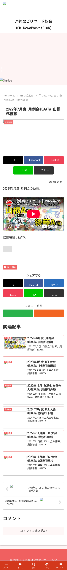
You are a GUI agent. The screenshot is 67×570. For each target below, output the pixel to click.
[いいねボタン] (7, 249)
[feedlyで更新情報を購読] (18, 313)
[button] (33, 68)
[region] (33, 58)
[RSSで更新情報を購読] (49, 313)
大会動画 (11, 267)
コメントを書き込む (33, 530)
